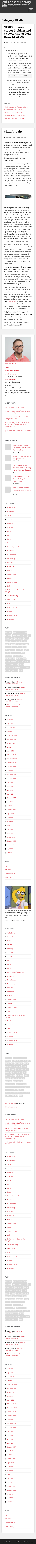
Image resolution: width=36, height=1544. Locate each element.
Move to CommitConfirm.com (14, 407)
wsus (20, 670)
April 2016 (10, 821)
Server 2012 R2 (12, 582)
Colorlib (17, 1542)
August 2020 (11, 743)
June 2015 (10, 833)
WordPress (30, 1542)
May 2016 (10, 817)
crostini (20, 632)
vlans (27, 667)
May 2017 (10, 802)
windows (7, 670)
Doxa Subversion (10, 380)
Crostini (9, 519)
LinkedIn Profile (10, 364)
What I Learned (12, 607)
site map (18, 659)
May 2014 (10, 853)
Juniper (9, 539)
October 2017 (11, 798)
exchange (8, 635)
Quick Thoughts (12, 574)
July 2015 (10, 829)
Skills (8, 586)
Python (9, 570)
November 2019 (12, 763)
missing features (10, 650)
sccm (12, 653)
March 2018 (10, 794)
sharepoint (8, 656)
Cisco (9, 515)
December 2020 (12, 735)
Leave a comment (20, 42)
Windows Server (12, 615)
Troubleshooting (12, 596)
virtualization (16, 667)
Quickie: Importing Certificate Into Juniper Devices (18, 431)
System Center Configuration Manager (15, 591)
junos (6, 644)
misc (24, 647)
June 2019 (10, 770)
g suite (26, 638)
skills (24, 659)
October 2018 (11, 778)
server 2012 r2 (20, 653)
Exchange (10, 523)
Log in (7, 866)
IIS (8, 535)
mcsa (26, 644)
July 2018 (10, 782)
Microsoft (10, 551)
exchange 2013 (16, 635)
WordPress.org (9, 877)
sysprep (27, 661)
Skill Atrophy (13, 131)
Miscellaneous (11, 555)
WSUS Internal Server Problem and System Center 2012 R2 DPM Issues (17, 32)
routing (7, 653)
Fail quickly (12, 301)
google (7, 638)
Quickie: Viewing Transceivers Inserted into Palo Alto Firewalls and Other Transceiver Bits (17, 424)
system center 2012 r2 (11, 664)
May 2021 (10, 731)
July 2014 (10, 849)
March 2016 (10, 825)
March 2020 (10, 751)
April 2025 (10, 720)
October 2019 (11, 767)
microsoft (8, 647)
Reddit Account (10, 374)
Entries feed (8, 870)
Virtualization (11, 599)
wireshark (15, 670)
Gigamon (10, 527)
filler (29, 635)
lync (22, 644)
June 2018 (10, 786)
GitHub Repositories (12, 370)
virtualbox (8, 667)
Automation (11, 512)
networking (19, 650)
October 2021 (11, 727)
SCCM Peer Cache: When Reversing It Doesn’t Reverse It (22, 490)
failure (24, 635)
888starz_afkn (11, 705)
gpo (12, 638)
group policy (18, 638)
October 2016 (11, 810)
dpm (25, 632)
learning (12, 644)
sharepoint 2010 (18, 656)
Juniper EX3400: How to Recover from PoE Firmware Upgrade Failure (22, 447)
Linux (9, 543)
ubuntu (22, 664)
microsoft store (17, 647)
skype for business (10, 661)
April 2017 (10, 806)
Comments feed (10, 874)
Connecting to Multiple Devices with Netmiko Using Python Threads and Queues (22, 467)
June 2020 (10, 747)
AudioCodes (11, 508)
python (26, 650)
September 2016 (12, 814)
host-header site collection (12, 641)
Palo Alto (10, 562)
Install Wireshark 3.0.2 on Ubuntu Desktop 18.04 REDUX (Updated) (21, 478)
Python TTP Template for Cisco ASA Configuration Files (16, 418)
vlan (23, 667)
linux (18, 644)
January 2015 (11, 837)
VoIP (8, 603)
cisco (14, 632)
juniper (24, 641)
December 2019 (12, 759)
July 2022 (10, 723)
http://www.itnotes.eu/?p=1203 (14, 118)
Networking (11, 559)
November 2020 (12, 739)
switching (20, 661)
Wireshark (10, 619)
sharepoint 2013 (10, 659)
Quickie (9, 578)
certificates (8, 632)
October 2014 (11, 841)
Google (9, 531)
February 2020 (11, 755)
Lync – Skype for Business (15, 547)
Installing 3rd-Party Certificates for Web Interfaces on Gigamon (17, 412)
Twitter (7, 367)
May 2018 (10, 790)
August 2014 (11, 845)
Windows (10, 611)
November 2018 (12, 774)
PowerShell (10, 566)
